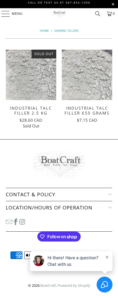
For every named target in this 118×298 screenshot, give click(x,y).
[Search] (97, 13)
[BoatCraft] (59, 13)
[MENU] (3, 13)
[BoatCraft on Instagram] (22, 221)
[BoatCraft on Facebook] (15, 221)
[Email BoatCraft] (9, 221)
